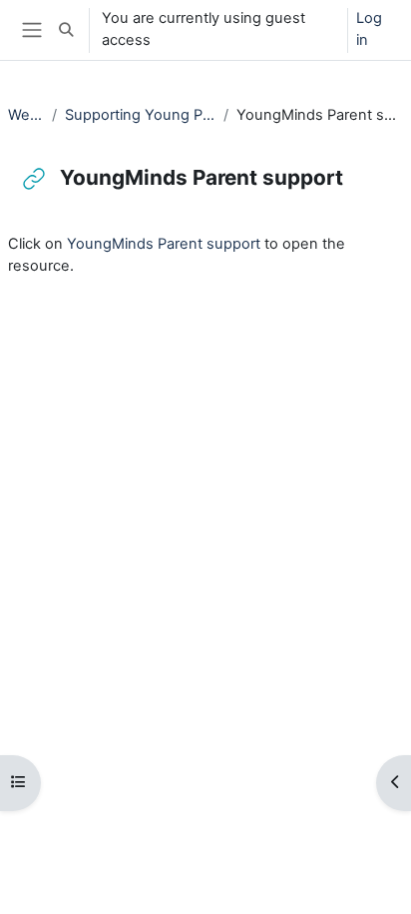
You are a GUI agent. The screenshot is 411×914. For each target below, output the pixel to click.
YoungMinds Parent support (163, 244)
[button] (66, 30)
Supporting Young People (140, 115)
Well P (26, 115)
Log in (369, 29)
